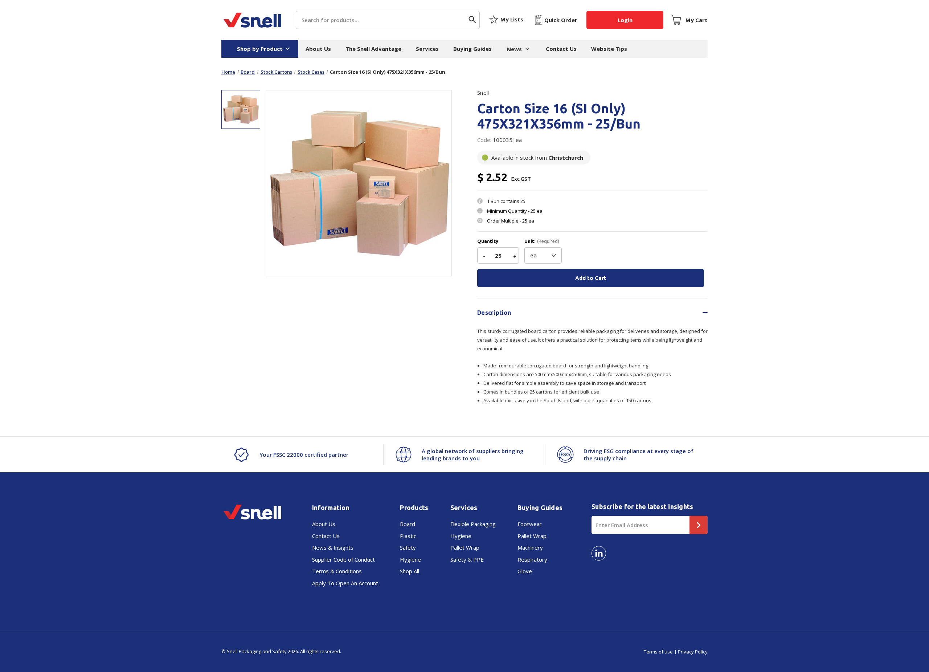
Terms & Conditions (337, 571)
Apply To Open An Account (345, 583)
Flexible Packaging (473, 524)
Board (407, 524)
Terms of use (658, 651)
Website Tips (609, 48)
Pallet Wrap (464, 547)
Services (427, 48)
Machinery (530, 547)
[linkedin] (599, 553)
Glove (524, 571)
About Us (318, 48)
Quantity (487, 241)
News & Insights (332, 547)
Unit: (541, 241)
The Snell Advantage (373, 48)
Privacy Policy (693, 651)
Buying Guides (472, 48)
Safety (408, 547)
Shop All (409, 571)
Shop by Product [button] (260, 48)
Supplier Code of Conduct (343, 559)
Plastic (408, 535)
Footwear (529, 524)
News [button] (514, 49)
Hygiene (410, 559)
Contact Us (561, 48)
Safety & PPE (467, 559)
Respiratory (532, 559)
